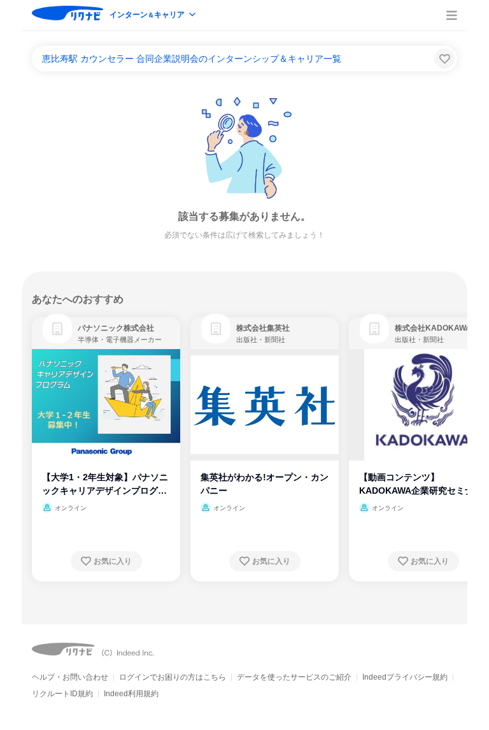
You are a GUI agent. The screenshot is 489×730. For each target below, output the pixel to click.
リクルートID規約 (62, 693)
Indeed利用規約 (131, 693)
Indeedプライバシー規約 (405, 677)
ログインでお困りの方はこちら (172, 677)
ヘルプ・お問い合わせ (70, 677)
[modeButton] (153, 15)
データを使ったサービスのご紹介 (294, 677)
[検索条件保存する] (444, 58)
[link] (57, 328)
